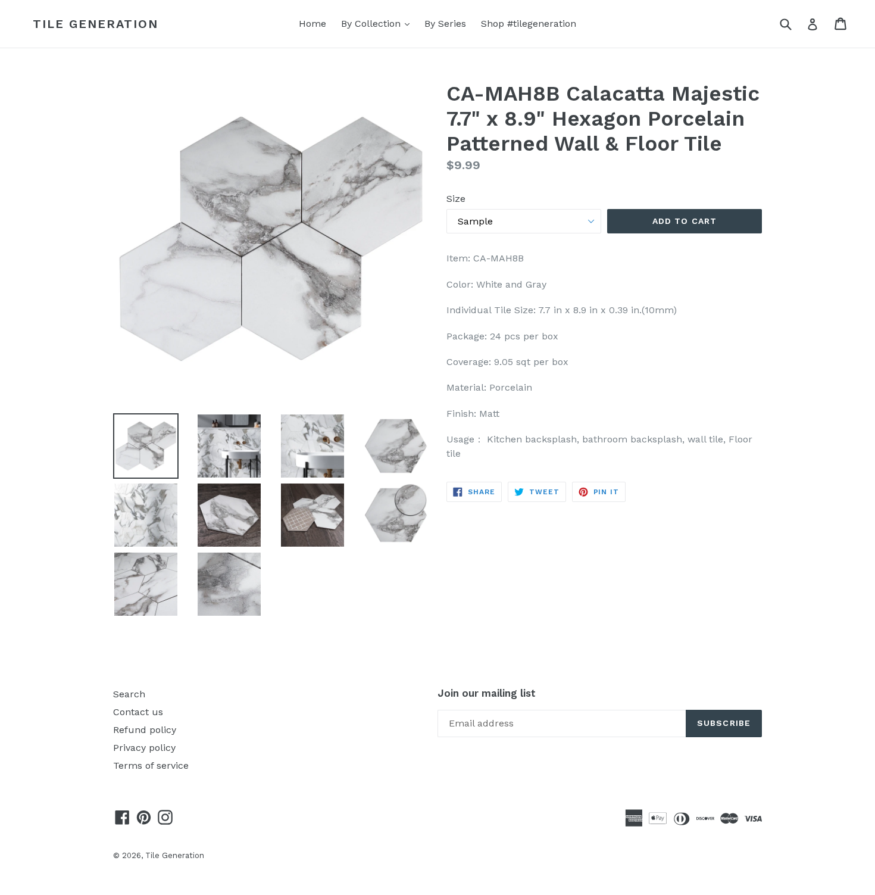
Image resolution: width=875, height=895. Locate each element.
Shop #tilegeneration (528, 23)
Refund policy (144, 729)
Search (129, 694)
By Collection (378, 23)
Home (312, 23)
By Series (445, 23)
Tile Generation (95, 24)
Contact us (138, 712)
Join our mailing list (487, 693)
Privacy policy (144, 747)
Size (455, 198)
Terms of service (151, 765)
